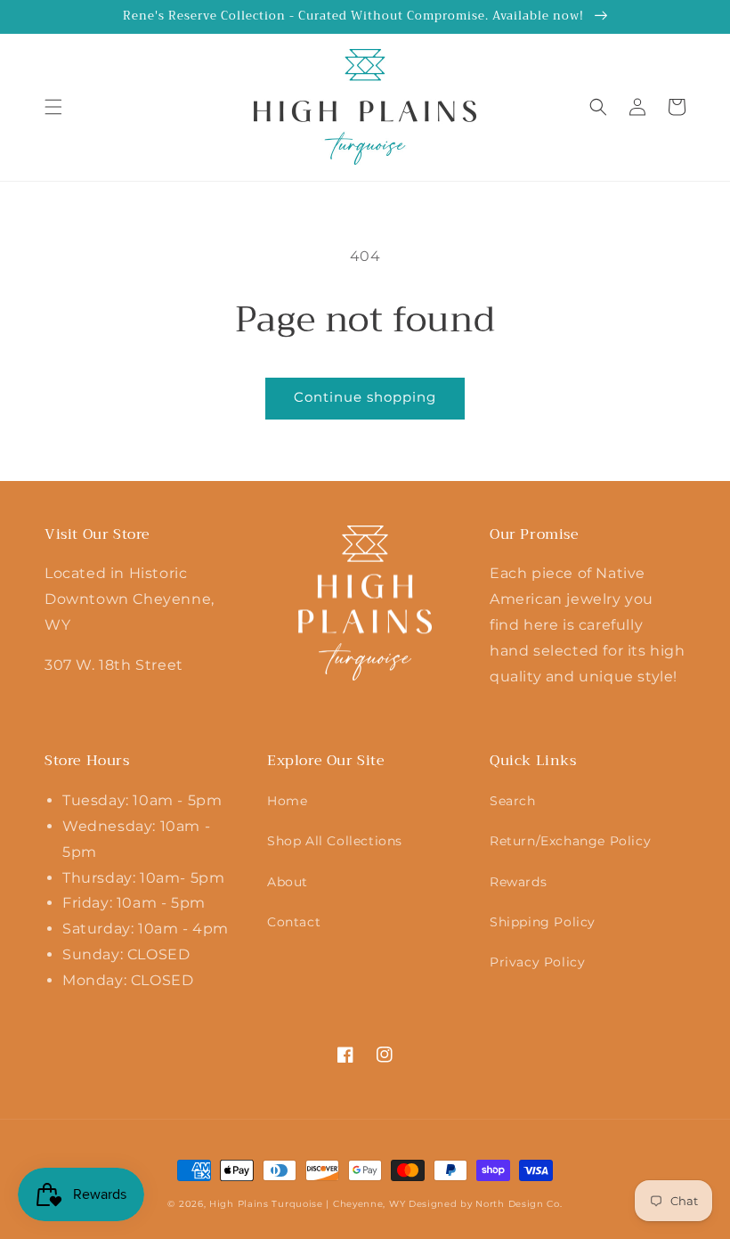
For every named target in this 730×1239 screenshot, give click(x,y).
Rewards (518, 882)
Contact (293, 922)
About (287, 882)
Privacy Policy (537, 962)
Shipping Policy (543, 922)
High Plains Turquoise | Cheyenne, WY (307, 1204)
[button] (53, 106)
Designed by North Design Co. (486, 1204)
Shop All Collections (334, 841)
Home (287, 801)
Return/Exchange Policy (570, 841)
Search (513, 801)
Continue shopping (365, 396)
